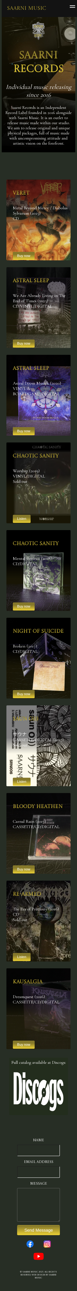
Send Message (38, 1230)
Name (38, 1140)
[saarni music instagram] (47, 1248)
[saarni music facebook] (30, 1248)
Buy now (23, 606)
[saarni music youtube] (39, 1260)
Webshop (44, 378)
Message (38, 1183)
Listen (21, 519)
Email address (38, 1162)
